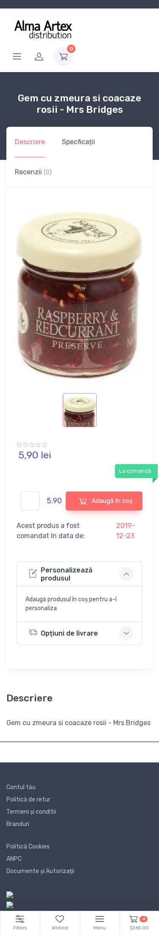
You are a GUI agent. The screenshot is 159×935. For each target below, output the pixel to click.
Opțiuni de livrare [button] (69, 633)
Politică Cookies (28, 846)
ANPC (14, 858)
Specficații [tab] (78, 142)
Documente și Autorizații (40, 871)
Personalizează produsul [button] (66, 574)
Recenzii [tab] (33, 172)
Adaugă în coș (111, 501)
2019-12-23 (125, 531)
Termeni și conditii (31, 811)
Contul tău (21, 787)
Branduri (17, 824)
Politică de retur (28, 799)
